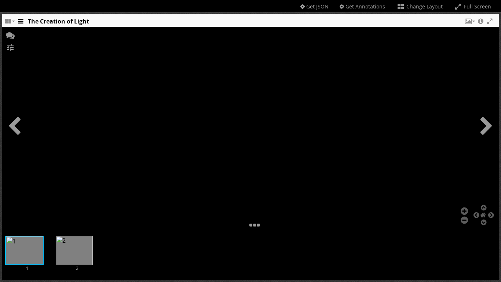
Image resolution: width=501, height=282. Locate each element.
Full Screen (476, 6)
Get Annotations (364, 6)
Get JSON (317, 6)
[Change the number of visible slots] (9, 23)
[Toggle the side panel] (20, 23)
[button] (469, 23)
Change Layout (424, 6)
